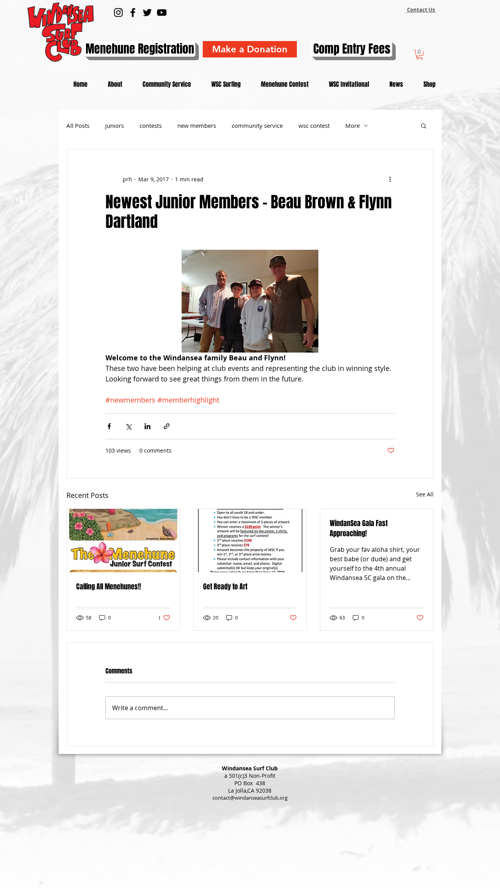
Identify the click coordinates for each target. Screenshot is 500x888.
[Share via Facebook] (109, 426)
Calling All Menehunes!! (108, 587)
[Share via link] (166, 426)
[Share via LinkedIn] (147, 426)
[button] (419, 54)
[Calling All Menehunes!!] (123, 540)
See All (425, 494)
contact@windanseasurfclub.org (250, 797)
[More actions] (390, 179)
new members (196, 125)
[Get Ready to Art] (250, 540)
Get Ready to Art (225, 587)
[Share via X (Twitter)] (128, 426)
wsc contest (314, 125)
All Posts (77, 125)
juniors (114, 125)
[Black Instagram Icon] (118, 12)
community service (257, 125)
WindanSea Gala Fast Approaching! (359, 528)
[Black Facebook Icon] (133, 12)
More (352, 125)
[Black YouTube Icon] (162, 12)
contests (150, 125)
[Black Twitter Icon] (147, 12)
